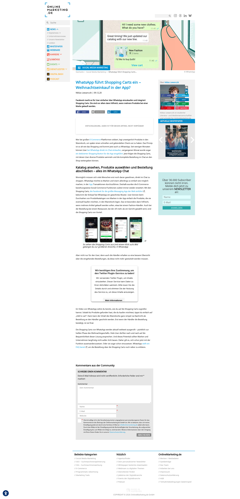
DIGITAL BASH (56, 74)
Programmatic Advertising (87, 472)
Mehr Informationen (113, 300)
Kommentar (83, 384)
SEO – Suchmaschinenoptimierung (90, 462)
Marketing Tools (83, 475)
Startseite (80, 72)
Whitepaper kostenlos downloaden (132, 465)
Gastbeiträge (165, 462)
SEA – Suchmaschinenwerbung (89, 465)
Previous (162, 140)
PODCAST (54, 79)
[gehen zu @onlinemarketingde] (180, 16)
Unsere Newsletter (56, 40)
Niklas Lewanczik (172, 82)
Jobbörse (55, 59)
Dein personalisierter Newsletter (132, 462)
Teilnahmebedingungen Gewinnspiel (176, 482)
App (91, 184)
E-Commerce (95, 139)
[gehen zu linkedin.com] (185, 16)
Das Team (164, 465)
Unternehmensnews (57, 36)
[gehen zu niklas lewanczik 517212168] (186, 90)
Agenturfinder (124, 458)
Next (191, 140)
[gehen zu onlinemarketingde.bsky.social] (190, 16)
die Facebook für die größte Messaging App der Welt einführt (116, 191)
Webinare (55, 50)
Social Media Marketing (96, 72)
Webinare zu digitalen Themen (131, 468)
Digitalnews (54, 33)
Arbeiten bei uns (167, 468)
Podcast (121, 482)
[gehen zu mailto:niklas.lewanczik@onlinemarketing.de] (186, 87)
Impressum (165, 472)
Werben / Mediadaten (169, 458)
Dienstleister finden (126, 472)
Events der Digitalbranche (129, 478)
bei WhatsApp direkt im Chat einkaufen (104, 150)
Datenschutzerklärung (117, 432)
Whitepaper (56, 46)
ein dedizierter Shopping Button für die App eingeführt (99, 153)
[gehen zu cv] (186, 93)
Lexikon (52, 43)
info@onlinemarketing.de (128, 425)
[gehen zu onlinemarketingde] (175, 16)
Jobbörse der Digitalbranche (130, 475)
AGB (162, 478)
